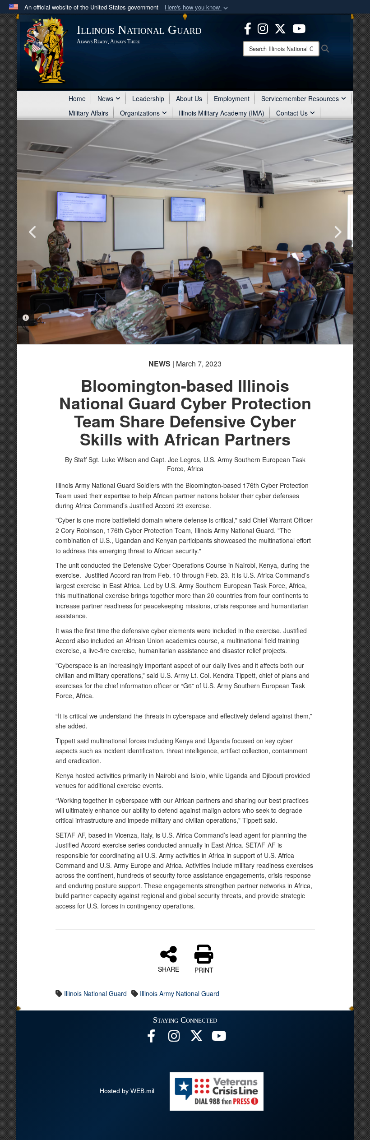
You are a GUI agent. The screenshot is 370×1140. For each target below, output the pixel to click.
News (105, 98)
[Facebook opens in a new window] (247, 27)
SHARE (168, 968)
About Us (189, 98)
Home (77, 98)
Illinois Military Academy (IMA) (221, 112)
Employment (232, 98)
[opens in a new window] (196, 1038)
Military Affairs (88, 112)
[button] (197, 7)
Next (337, 232)
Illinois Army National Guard (179, 993)
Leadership (148, 98)
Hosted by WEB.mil (127, 1090)
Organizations (140, 112)
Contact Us (292, 112)
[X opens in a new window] (280, 27)
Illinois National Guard (95, 993)
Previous (33, 232)
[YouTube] (298, 27)
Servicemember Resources (300, 98)
